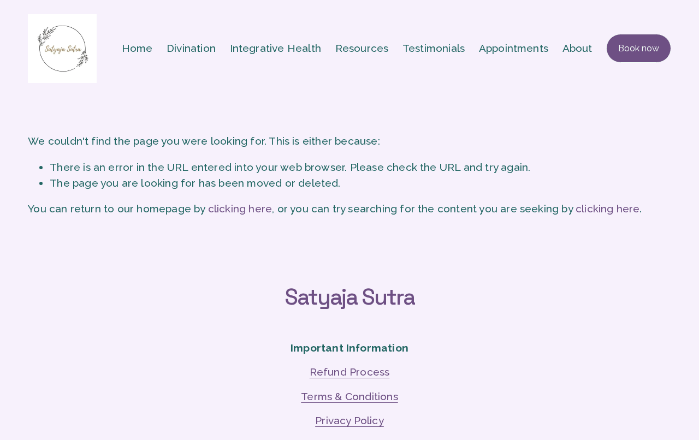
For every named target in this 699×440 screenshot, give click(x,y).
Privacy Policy (349, 420)
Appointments (513, 48)
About (577, 48)
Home (137, 48)
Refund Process (350, 372)
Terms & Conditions (349, 396)
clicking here (240, 209)
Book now (638, 48)
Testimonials (433, 48)
